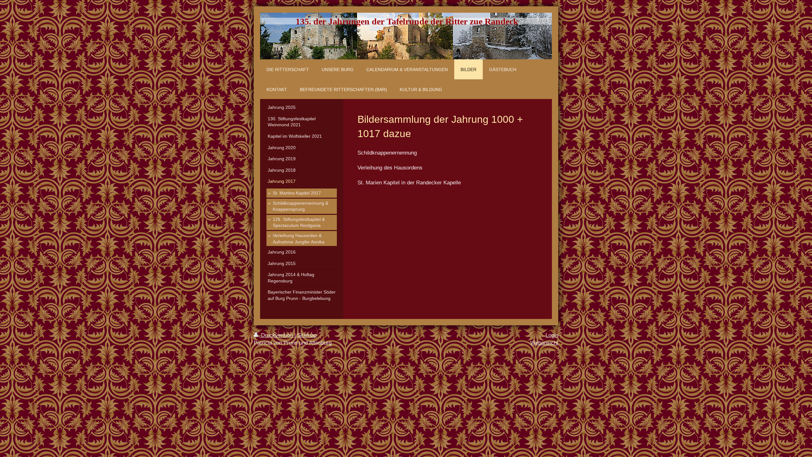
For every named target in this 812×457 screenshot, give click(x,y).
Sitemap (307, 335)
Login (552, 335)
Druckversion (276, 335)
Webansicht (544, 343)
